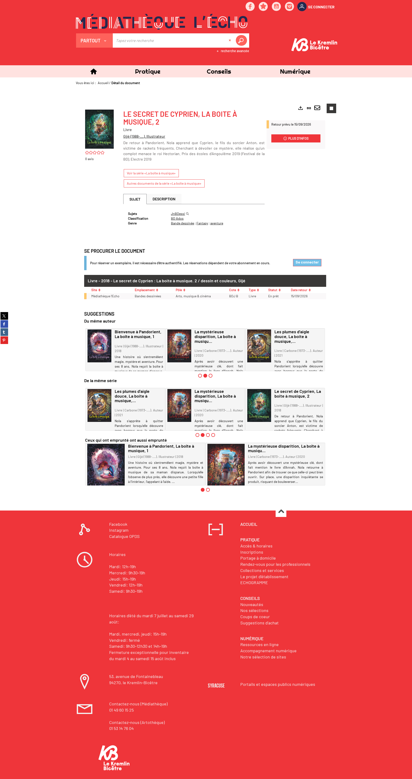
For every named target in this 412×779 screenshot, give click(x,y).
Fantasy (202, 223)
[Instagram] (290, 7)
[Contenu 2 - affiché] (205, 376)
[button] (147, 71)
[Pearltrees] (263, 7)
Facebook (118, 524)
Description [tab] (164, 199)
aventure (216, 223)
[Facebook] (250, 7)
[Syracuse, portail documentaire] (161, 22)
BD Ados (177, 218)
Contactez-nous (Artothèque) (137, 722)
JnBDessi (178, 214)
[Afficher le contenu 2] (208, 490)
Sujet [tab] (134, 199)
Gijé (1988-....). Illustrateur (144, 136)
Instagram (119, 530)
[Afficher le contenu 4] (213, 435)
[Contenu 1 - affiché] (203, 490)
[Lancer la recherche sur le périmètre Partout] (242, 40)
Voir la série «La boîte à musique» (151, 173)
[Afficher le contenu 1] (200, 376)
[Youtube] (276, 7)
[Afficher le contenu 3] (210, 376)
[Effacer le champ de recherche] (230, 40)
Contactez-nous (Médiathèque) (138, 703)
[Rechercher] (187, 213)
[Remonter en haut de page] (281, 512)
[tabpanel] (194, 218)
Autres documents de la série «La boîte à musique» (164, 183)
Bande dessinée (182, 223)
